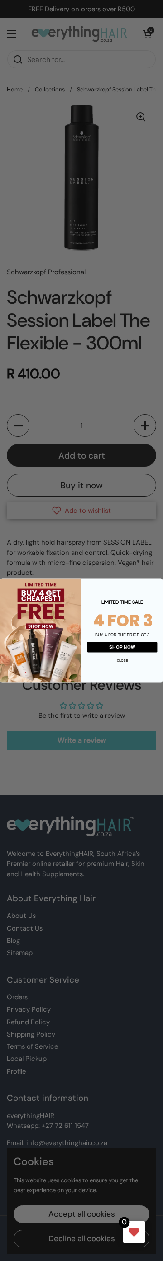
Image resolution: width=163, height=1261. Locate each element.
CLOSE (122, 661)
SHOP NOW (122, 647)
